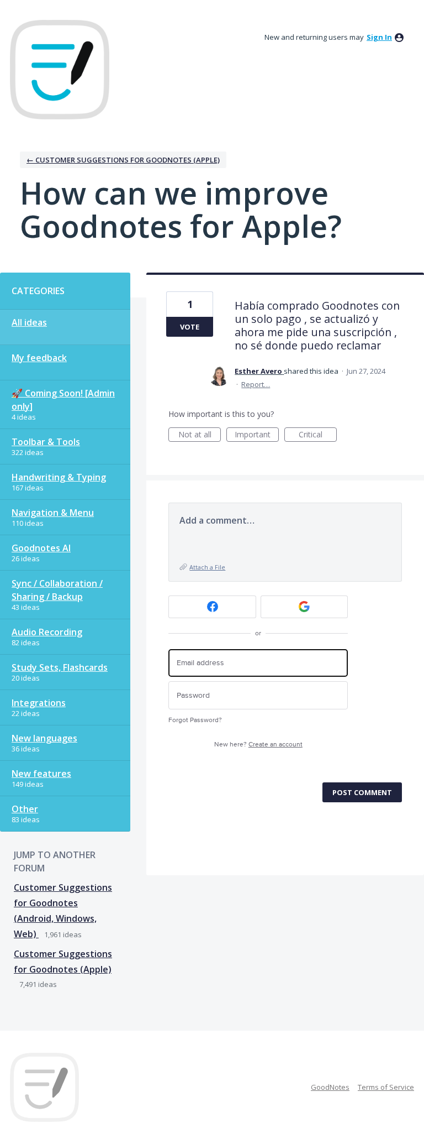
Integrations (39, 703)
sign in (379, 37)
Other (25, 809)
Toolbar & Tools (46, 442)
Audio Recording (47, 632)
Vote (189, 327)
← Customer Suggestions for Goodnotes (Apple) (123, 160)
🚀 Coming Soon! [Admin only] (63, 399)
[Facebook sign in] (212, 606)
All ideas (29, 322)
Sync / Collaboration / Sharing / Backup (57, 590)
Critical (318, 435)
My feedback (39, 358)
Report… (255, 384)
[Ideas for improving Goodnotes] (59, 69)
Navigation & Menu (53, 512)
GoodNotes (330, 1087)
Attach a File (207, 567)
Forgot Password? (195, 720)
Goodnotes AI (41, 548)
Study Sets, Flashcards (60, 667)
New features (41, 773)
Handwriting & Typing (59, 477)
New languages (44, 738)
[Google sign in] (304, 606)
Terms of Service (386, 1087)
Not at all (199, 435)
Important (257, 435)
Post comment (362, 792)
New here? (258, 744)
